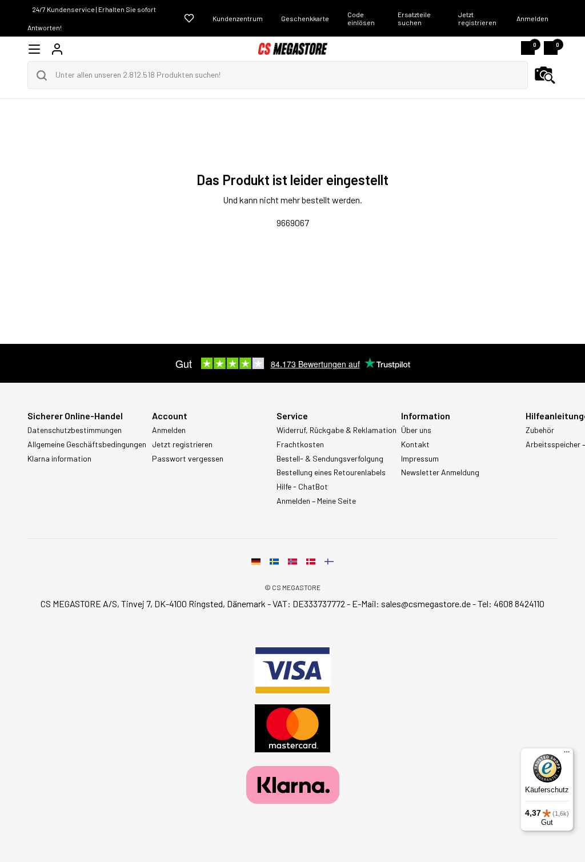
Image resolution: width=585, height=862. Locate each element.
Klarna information (59, 458)
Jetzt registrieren (477, 18)
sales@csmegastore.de (426, 603)
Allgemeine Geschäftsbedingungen (86, 444)
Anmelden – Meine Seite (316, 501)
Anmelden (532, 18)
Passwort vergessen (187, 458)
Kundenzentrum (238, 18)
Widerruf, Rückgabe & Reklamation (336, 430)
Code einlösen (361, 18)
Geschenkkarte (305, 18)
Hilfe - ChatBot (302, 486)
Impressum (420, 458)
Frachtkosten (300, 444)
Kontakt (415, 444)
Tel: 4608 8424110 (511, 603)
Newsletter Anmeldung (440, 472)
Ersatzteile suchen (414, 18)
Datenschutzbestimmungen (74, 430)
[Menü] (567, 754)
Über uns (416, 430)
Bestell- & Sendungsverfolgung (330, 458)
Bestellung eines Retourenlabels (331, 472)
